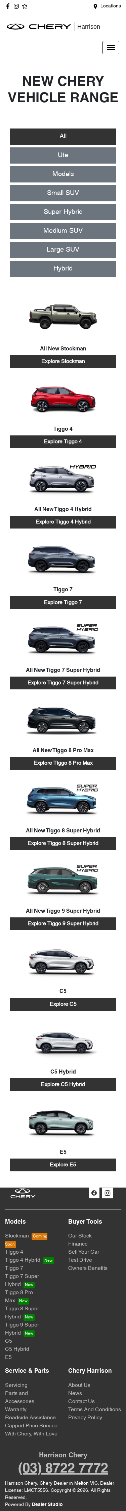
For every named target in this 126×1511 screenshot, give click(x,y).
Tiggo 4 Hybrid (22, 1260)
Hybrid (63, 268)
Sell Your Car (83, 1252)
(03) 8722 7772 (63, 1469)
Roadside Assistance (30, 1418)
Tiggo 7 (14, 1268)
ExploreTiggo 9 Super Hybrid (63, 923)
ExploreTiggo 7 (63, 602)
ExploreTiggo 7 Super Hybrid (63, 683)
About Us (79, 1385)
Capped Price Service (31, 1426)
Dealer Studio (47, 1505)
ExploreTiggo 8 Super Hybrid (63, 843)
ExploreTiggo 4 (63, 442)
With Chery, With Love (31, 1434)
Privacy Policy (85, 1418)
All (63, 136)
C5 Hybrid (17, 1349)
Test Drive (80, 1260)
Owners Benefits (88, 1268)
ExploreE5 (63, 1165)
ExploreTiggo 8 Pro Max (63, 763)
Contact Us (81, 1401)
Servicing (16, 1385)
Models (63, 174)
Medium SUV (63, 231)
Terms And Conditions (94, 1410)
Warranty (16, 1410)
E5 (8, 1357)
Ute (63, 155)
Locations (110, 6)
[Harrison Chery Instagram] (17, 6)
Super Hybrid (63, 212)
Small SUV (63, 193)
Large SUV (63, 250)
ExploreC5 (63, 1004)
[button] (110, 47)
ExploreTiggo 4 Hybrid (63, 522)
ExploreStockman (63, 361)
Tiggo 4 (14, 1252)
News (75, 1393)
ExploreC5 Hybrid (63, 1084)
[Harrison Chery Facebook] (9, 6)
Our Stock (80, 1236)
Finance (78, 1244)
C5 (8, 1341)
